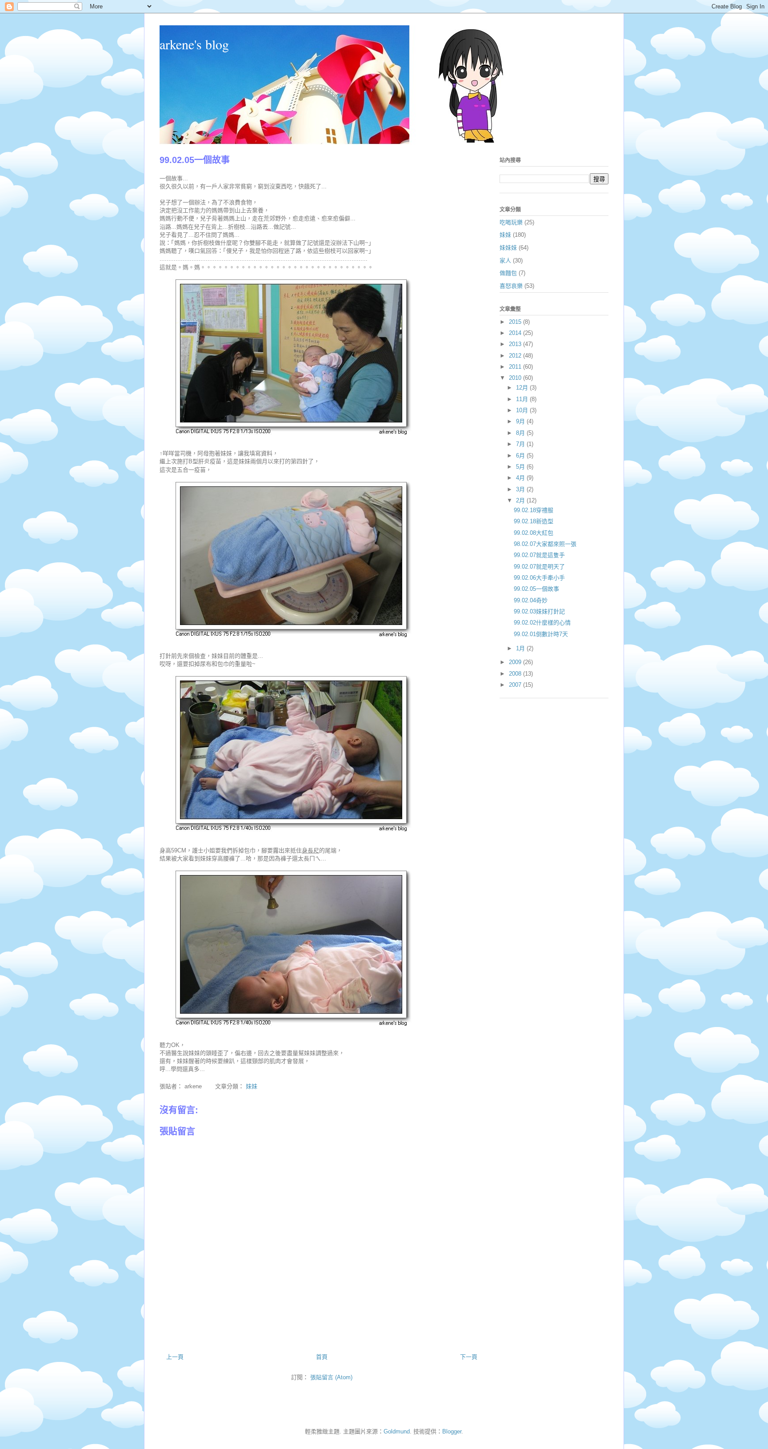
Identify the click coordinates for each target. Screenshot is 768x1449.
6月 (521, 455)
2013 (516, 344)
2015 (516, 321)
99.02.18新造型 (533, 521)
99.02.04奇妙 (531, 600)
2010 (516, 377)
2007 (516, 684)
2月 (521, 500)
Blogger (451, 1431)
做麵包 (508, 273)
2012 (516, 355)
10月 (523, 410)
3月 (521, 489)
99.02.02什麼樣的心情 (542, 622)
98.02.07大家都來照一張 (545, 544)
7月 (521, 444)
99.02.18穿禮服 (533, 510)
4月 (521, 477)
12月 (523, 387)
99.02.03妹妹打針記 (539, 611)
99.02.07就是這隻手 (539, 555)
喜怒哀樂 (511, 286)
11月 (523, 399)
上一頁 (175, 1356)
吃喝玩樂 (511, 222)
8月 (521, 433)
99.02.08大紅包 (533, 532)
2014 (516, 333)
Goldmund (397, 1431)
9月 (521, 421)
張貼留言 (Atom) (331, 1377)
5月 (521, 466)
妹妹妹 (508, 247)
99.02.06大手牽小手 (539, 577)
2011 (516, 366)
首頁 (322, 1356)
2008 (516, 673)
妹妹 (251, 1086)
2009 (516, 662)
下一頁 (468, 1356)
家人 (505, 260)
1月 (521, 648)
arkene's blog (194, 44)
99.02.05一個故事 (536, 588)
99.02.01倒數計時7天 (541, 634)
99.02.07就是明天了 (539, 566)
